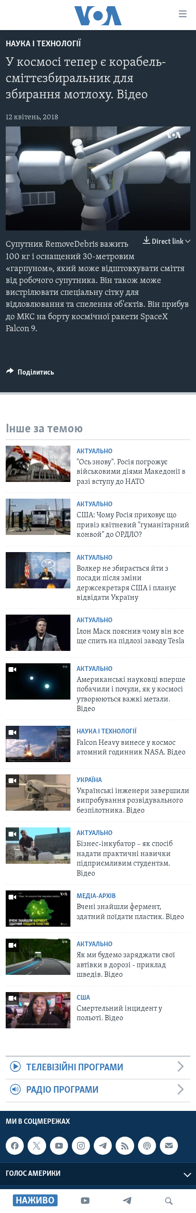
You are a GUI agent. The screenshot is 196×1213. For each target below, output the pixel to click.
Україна (89, 780)
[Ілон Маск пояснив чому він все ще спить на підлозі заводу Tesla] (38, 633)
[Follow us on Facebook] (15, 1146)
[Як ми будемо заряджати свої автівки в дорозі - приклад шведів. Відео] (38, 957)
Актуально (94, 451)
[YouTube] (85, 1201)
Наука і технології (43, 44)
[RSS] (125, 1146)
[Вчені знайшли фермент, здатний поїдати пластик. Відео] (38, 908)
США (83, 998)
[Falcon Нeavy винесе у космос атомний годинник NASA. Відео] (38, 744)
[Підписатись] (169, 1146)
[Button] (30, 375)
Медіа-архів (96, 896)
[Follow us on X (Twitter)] (37, 1146)
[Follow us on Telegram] (103, 1146)
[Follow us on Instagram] (81, 1146)
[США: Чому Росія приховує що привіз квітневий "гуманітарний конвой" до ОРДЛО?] (38, 517)
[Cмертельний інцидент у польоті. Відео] (38, 1010)
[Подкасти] (147, 1146)
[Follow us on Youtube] (59, 1146)
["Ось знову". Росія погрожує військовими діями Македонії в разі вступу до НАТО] (38, 464)
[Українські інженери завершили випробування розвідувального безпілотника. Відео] (38, 792)
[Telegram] (127, 1201)
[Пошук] (169, 1201)
